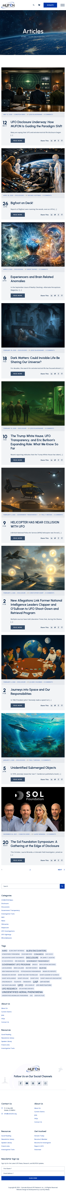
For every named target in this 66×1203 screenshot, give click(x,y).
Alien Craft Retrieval (16, 950)
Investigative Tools (8, 914)
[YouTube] (26, 1083)
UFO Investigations (8, 931)
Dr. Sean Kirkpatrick (7, 961)
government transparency (38, 961)
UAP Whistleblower (9, 985)
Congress (38, 954)
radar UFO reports (49, 971)
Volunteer (37, 1150)
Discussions (19, 195)
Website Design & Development (26, 1190)
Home (23, 37)
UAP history (45, 982)
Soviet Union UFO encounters (51, 978)
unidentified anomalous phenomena (15, 995)
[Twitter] (55, 140)
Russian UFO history (9, 975)
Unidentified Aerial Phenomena (22, 992)
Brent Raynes (32, 269)
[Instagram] (45, 1083)
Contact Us (5, 1022)
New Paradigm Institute (10, 971)
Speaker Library (6, 1041)
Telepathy (17, 982)
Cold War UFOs (27, 954)
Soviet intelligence (9, 978)
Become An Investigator (42, 1143)
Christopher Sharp (36, 593)
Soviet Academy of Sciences (49, 975)
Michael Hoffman (34, 195)
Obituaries (5, 924)
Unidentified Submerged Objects (33, 768)
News (3, 921)
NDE (2, 917)
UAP (35, 981)
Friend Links (5, 1045)
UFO (20, 985)
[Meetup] (33, 1083)
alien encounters (36, 950)
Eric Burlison (20, 961)
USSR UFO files (39, 995)
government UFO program (16, 964)
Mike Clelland (19, 968)
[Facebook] (58, 140)
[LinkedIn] (51, 140)
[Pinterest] (61, 140)
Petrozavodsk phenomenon (31, 971)
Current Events (6, 1012)
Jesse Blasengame (35, 114)
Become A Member (40, 1139)
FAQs (3, 1019)
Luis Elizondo (7, 968)
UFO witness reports (26, 988)
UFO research (9, 988)
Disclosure (22, 428)
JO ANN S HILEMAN (36, 682)
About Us (4, 1008)
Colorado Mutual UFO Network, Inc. (32, 1187)
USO (31, 995)
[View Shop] (39, 5)
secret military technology (28, 975)
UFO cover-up (29, 985)
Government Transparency (27, 514)
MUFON (42, 968)
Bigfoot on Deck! (22, 203)
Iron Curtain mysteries (47, 964)
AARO (4, 950)
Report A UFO (39, 1146)
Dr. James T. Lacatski (47, 957)
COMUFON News (19, 114)
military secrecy (31, 968)
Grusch (34, 964)
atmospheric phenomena (11, 954)
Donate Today (39, 1136)
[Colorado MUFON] (8, 5)
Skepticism (5, 928)
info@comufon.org (10, 1114)
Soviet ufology (23, 978)
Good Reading (6, 1034)
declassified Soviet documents (13, 957)
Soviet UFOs (35, 978)
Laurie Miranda (39, 834)
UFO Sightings (6, 934)
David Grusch (49, 954)
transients (27, 982)
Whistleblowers (6, 938)
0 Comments (48, 114)
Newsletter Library (7, 1038)
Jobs (2, 1015)
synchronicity (7, 982)
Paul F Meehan (46, 515)
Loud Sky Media (44, 1190)
